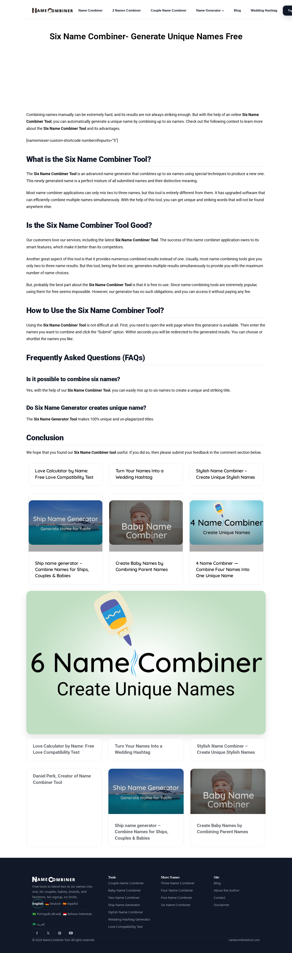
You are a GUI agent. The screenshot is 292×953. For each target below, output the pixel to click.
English (37, 904)
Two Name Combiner (124, 897)
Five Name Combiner (176, 897)
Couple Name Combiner (168, 10)
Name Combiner (90, 10)
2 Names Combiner (126, 10)
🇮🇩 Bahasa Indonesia (77, 914)
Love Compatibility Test (125, 926)
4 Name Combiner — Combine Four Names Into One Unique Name (222, 569)
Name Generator (208, 10)
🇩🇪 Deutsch (53, 904)
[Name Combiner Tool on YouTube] (70, 933)
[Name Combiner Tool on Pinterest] (59, 933)
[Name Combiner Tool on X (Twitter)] (48, 933)
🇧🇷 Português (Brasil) (46, 914)
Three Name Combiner (178, 883)
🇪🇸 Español (70, 904)
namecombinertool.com (244, 940)
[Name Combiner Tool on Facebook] (37, 933)
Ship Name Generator (124, 905)
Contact (219, 897)
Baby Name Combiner (124, 890)
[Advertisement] (146, 77)
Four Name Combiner (177, 890)
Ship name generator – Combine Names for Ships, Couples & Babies (62, 569)
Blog (237, 10)
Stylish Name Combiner (125, 912)
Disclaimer (221, 905)
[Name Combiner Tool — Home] (52, 11)
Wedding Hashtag (264, 10)
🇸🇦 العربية (38, 924)
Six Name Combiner (175, 905)
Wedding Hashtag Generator (129, 919)
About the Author (226, 890)
